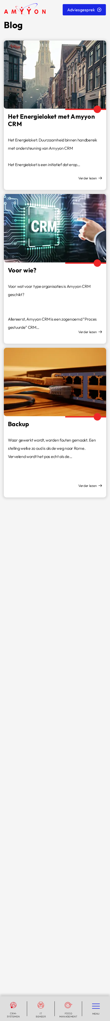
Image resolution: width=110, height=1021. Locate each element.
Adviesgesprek (81, 9)
